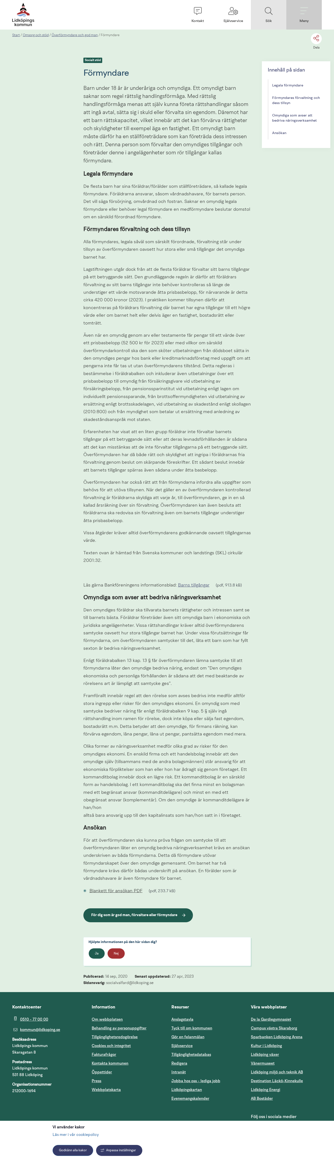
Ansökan (279, 133)
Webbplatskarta (106, 1089)
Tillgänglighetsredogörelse (115, 1037)
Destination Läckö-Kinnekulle (286, 1081)
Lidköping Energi (286, 1089)
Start (16, 35)
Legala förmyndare (287, 85)
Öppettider (102, 1072)
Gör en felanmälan (187, 1037)
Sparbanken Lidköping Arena (276, 1037)
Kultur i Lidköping (266, 1045)
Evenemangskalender (206, 1098)
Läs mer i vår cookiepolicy (76, 1135)
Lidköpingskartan (206, 1089)
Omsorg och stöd (36, 35)
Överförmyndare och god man (75, 35)
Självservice (205, 1045)
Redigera (179, 1063)
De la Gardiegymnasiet (271, 1019)
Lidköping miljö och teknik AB (277, 1072)
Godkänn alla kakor (73, 1150)
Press (96, 1081)
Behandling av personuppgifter (119, 1028)
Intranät (202, 1072)
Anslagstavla (182, 1019)
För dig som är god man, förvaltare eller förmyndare (134, 915)
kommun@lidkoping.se (40, 1029)
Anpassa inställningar (121, 1150)
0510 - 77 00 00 (34, 1019)
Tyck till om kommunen (206, 1028)
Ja (97, 953)
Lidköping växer (265, 1054)
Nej (116, 953)
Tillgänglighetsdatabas (206, 1054)
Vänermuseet (263, 1063)
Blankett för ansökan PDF (118, 891)
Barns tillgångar (196, 585)
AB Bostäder (285, 1098)
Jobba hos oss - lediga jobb (195, 1081)
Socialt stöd (93, 60)
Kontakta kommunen (110, 1063)
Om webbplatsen (107, 1019)
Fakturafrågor (104, 1054)
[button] (197, 15)
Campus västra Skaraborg (274, 1028)
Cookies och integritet (111, 1045)
